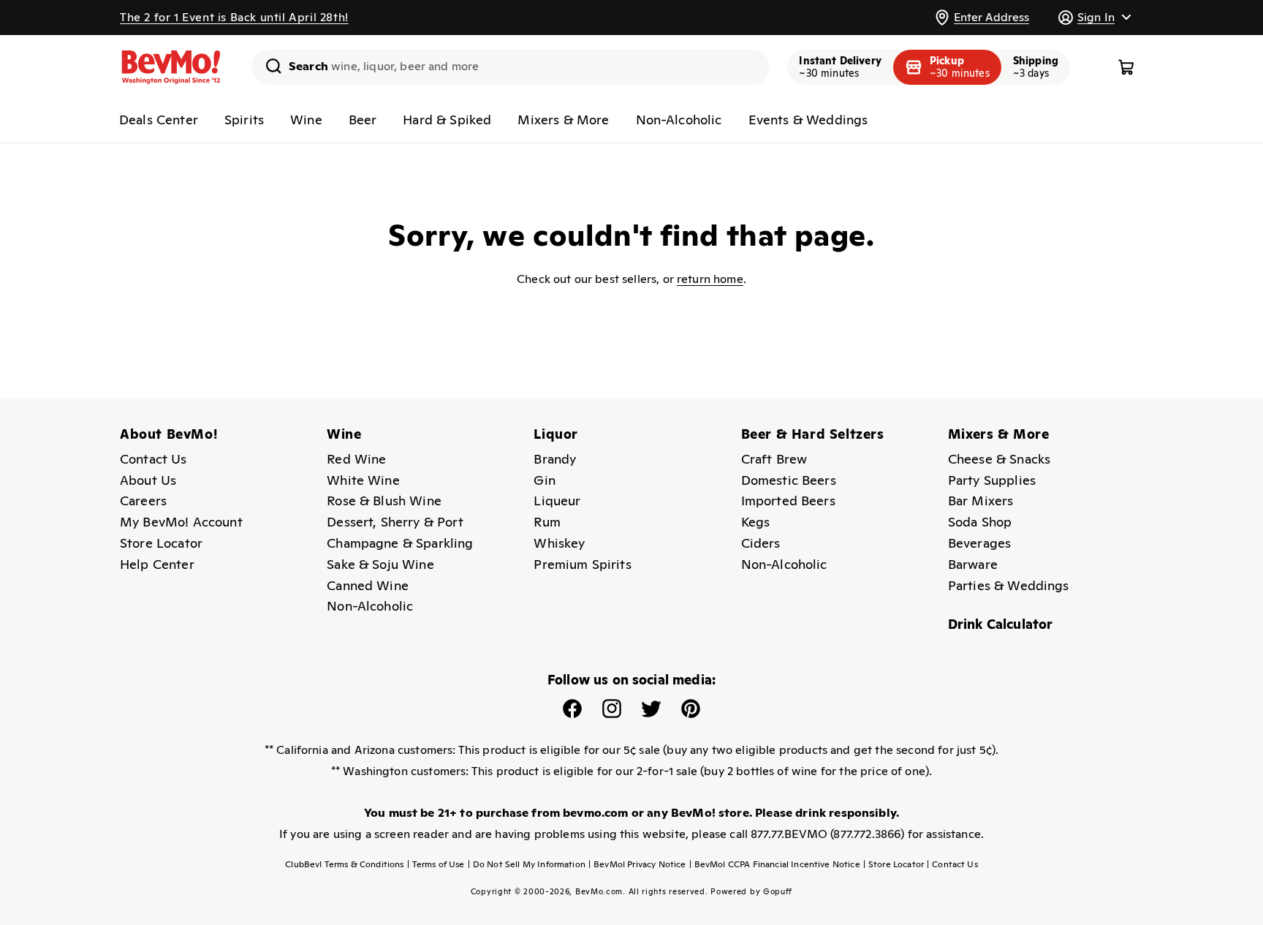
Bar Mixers (981, 500)
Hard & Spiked (447, 119)
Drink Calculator (1000, 624)
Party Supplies (992, 480)
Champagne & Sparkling (400, 543)
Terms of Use (436, 864)
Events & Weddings (808, 119)
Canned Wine (368, 585)
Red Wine (356, 458)
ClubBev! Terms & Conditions (344, 864)
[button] (1094, 17)
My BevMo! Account (181, 521)
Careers (143, 500)
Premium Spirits (582, 564)
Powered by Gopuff (751, 891)
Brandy (555, 458)
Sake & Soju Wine (380, 564)
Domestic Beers (788, 480)
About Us (148, 480)
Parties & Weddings (1008, 585)
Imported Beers (788, 500)
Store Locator (161, 543)
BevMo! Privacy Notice (637, 864)
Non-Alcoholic (679, 119)
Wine (306, 119)
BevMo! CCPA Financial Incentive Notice (774, 864)
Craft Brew (774, 458)
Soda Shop (980, 521)
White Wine (363, 480)
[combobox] (510, 67)
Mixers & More (563, 119)
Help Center (157, 564)
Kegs (755, 521)
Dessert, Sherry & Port (395, 521)
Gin (544, 480)
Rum (547, 521)
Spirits (244, 119)
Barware (973, 564)
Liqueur (557, 500)
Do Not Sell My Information (526, 864)
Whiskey (559, 543)
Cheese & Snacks (999, 458)
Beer (363, 119)
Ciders (761, 543)
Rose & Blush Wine (384, 500)
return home (710, 279)
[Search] (268, 66)
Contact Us (153, 458)
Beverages (979, 543)
